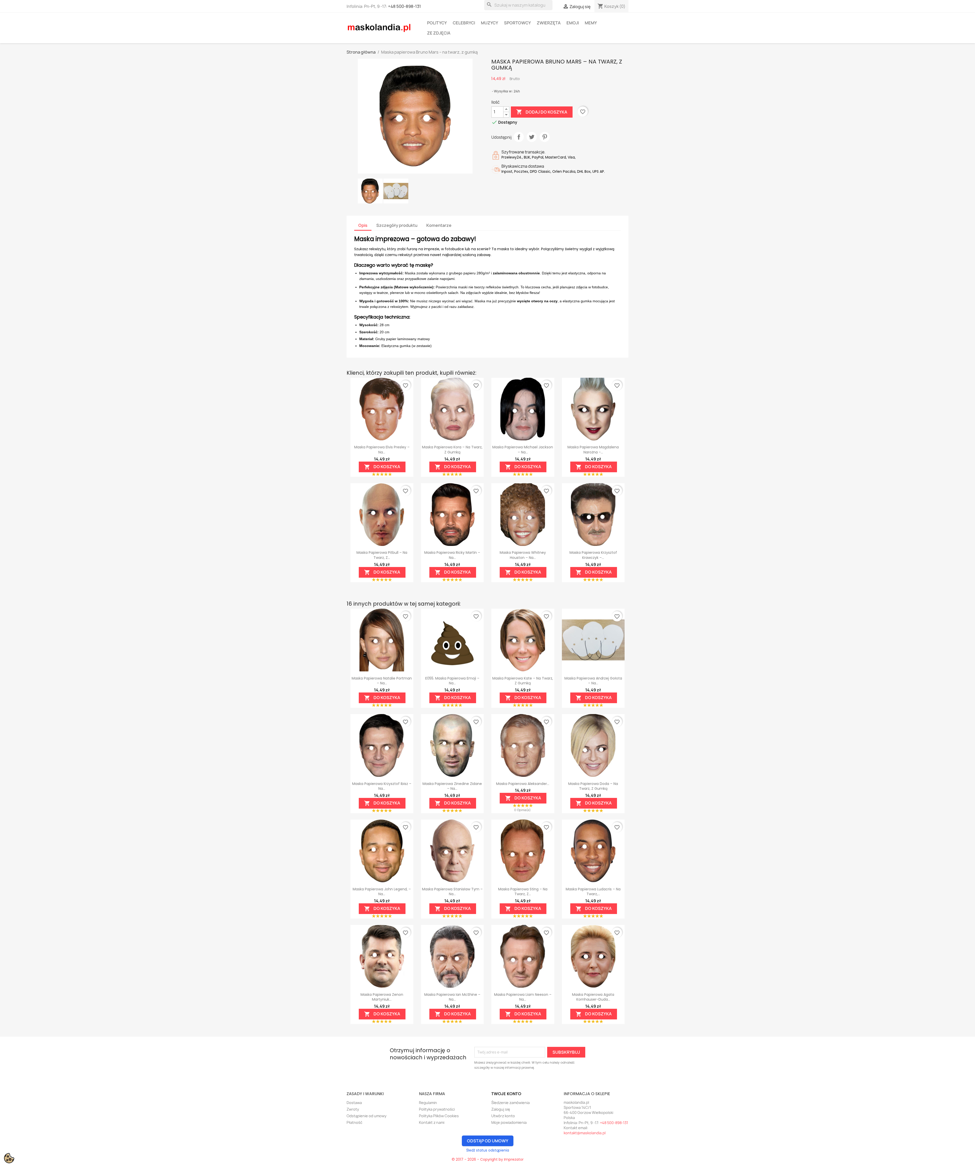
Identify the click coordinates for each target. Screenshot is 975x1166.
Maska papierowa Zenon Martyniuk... (382, 997)
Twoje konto (506, 1094)
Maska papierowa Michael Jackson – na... (522, 450)
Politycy (437, 23)
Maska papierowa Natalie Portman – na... (382, 681)
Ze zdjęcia (438, 33)
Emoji (572, 23)
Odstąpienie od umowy (366, 1115)
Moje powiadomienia (509, 1122)
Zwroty (353, 1109)
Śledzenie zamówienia (510, 1102)
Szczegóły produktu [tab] (396, 225)
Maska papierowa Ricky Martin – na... (452, 555)
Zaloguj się (500, 1109)
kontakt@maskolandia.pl (585, 1132)
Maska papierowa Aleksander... (522, 783)
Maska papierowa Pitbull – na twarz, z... (381, 555)
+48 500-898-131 (404, 6)
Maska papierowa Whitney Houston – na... (523, 555)
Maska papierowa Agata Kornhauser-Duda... (593, 997)
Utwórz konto (503, 1115)
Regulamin (428, 1102)
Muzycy (489, 23)
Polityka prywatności (437, 1109)
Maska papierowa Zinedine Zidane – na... (452, 786)
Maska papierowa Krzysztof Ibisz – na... (381, 786)
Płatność (354, 1122)
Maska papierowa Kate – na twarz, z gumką (522, 681)
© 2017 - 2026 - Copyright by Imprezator (488, 1159)
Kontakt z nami (431, 1122)
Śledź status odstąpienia (487, 1150)
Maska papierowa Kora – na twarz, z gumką (452, 450)
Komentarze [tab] (438, 225)
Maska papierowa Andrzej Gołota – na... (593, 681)
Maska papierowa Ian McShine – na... (452, 997)
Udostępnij (519, 137)
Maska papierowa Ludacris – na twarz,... (593, 892)
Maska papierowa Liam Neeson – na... (522, 997)
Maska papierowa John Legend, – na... (382, 892)
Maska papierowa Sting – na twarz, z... (522, 892)
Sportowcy (517, 23)
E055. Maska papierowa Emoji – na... (452, 681)
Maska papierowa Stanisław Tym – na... (452, 892)
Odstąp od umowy (487, 1141)
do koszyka (382, 467)
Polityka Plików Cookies (439, 1115)
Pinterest (545, 137)
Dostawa (354, 1102)
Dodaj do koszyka (541, 112)
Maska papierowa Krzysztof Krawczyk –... (593, 555)
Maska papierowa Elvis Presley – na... (382, 450)
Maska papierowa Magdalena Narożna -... (593, 450)
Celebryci (464, 23)
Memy (591, 23)
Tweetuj (532, 137)
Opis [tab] (362, 225)
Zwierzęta (549, 23)
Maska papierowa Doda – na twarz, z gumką (593, 786)
